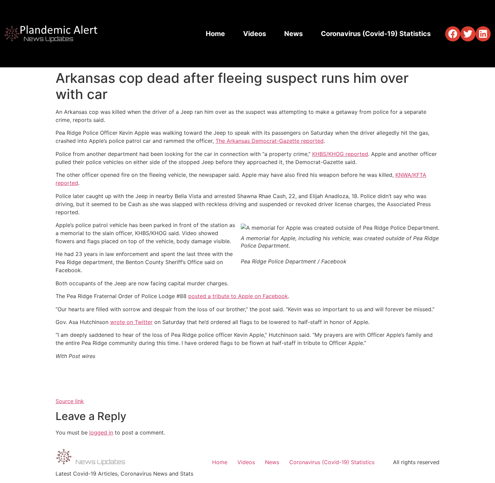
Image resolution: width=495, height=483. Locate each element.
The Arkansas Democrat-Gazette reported (270, 140)
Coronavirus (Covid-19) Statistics (376, 34)
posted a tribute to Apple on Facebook (238, 296)
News (293, 34)
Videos (254, 34)
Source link (70, 401)
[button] (452, 33)
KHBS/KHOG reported (340, 154)
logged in (101, 432)
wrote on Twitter (131, 322)
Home (215, 34)
